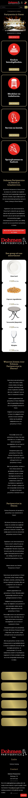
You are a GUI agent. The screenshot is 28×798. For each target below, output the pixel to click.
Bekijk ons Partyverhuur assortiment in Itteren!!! (14, 231)
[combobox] (9, 7)
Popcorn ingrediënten (14, 299)
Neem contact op (14, 37)
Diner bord (14, 276)
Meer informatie (14, 69)
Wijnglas (14, 345)
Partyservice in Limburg (14, 11)
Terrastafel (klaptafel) (14, 322)
